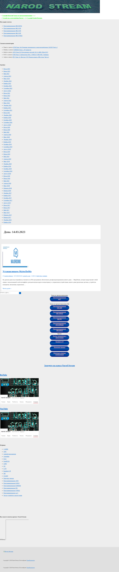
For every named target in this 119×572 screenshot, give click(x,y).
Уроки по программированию (22, 15)
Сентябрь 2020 (7, 122)
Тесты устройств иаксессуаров (59, 337)
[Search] (20, 293)
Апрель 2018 (7, 183)
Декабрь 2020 (7, 115)
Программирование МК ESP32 (12, 26)
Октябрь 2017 (7, 198)
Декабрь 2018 (7, 164)
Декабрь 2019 (7, 139)
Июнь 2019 (6, 154)
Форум (34, 18)
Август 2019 (7, 149)
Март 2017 (6, 212)
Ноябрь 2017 (7, 195)
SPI (4, 473)
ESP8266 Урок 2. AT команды (22, 50)
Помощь (39, 18)
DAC (5, 459)
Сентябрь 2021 (7, 110)
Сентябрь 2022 (7, 88)
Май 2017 (6, 210)
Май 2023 (6, 73)
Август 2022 (7, 91)
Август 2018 (7, 173)
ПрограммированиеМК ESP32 (59, 330)
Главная (5, 15)
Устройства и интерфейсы (10, 18)
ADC (5, 451)
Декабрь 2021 (7, 105)
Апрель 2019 (7, 159)
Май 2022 (6, 98)
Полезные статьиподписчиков (59, 354)
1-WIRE (5, 449)
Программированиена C (59, 298)
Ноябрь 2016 (7, 222)
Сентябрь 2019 (7, 147)
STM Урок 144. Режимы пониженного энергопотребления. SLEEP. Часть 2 (35, 47)
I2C (4, 466)
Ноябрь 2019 (7, 142)
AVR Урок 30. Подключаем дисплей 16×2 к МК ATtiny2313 (30, 52)
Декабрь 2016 (7, 220)
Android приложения (9, 454)
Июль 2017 (6, 205)
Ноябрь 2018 (7, 166)
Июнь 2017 (6, 207)
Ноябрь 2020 (7, 117)
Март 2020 (6, 137)
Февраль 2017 (7, 215)
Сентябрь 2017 (7, 200)
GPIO (5, 464)
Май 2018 (6, 181)
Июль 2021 (6, 112)
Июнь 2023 (6, 71)
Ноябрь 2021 (7, 108)
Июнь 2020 (6, 130)
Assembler (6, 456)
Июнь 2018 (6, 178)
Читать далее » (7, 288)
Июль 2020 (6, 127)
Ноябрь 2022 (7, 83)
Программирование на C (10, 493)
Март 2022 (6, 103)
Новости (10, 15)
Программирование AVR (10, 481)
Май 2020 (6, 132)
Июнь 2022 (6, 95)
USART (5, 476)
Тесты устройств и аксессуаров (12, 495)
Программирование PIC (10, 488)
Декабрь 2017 (7, 193)
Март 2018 (6, 186)
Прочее (21, 18)
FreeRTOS (6, 461)
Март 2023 (6, 78)
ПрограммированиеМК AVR (59, 307)
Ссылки (29, 18)
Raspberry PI (60, 342)
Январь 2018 (7, 190)
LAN (4, 468)
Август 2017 (7, 203)
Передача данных (42, 276)
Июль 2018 (6, 176)
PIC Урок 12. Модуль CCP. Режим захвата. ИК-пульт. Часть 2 (31, 57)
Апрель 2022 (7, 100)
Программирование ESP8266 (12, 485)
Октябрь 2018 (7, 168)
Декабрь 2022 (7, 81)
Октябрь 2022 (7, 86)
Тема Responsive (31, 560)
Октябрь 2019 (7, 144)
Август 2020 (7, 125)
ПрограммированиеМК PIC (59, 318)
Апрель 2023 (7, 76)
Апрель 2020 (7, 134)
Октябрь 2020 (7, 120)
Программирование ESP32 (11, 483)
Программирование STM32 (11, 490)
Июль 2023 (6, 69)
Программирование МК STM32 (12, 35)
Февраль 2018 (7, 188)
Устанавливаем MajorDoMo (17, 271)
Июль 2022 (6, 93)
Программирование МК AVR (12, 28)
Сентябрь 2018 (7, 171)
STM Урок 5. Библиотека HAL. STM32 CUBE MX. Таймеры (31, 54)
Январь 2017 (7, 217)
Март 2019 (6, 161)
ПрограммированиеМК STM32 (59, 313)
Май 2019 (6, 156)
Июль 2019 (6, 151)
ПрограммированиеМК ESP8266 (59, 324)
